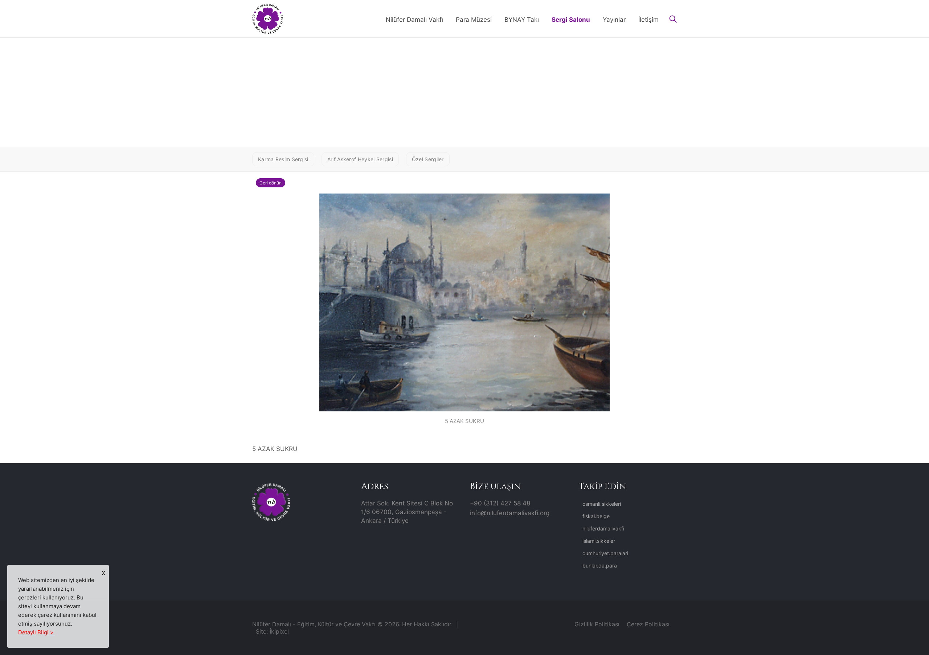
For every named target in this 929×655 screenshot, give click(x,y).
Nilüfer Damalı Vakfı (414, 19)
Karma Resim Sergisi (283, 159)
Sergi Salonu (571, 19)
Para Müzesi (474, 19)
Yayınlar (614, 19)
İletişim (648, 19)
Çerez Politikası (648, 624)
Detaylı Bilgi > (36, 632)
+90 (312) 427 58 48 (500, 503)
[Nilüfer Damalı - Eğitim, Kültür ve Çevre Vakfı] (267, 18)
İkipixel (279, 631)
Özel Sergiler (428, 159)
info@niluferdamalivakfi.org (509, 513)
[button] (673, 20)
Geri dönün (270, 183)
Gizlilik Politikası (596, 624)
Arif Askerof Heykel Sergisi (360, 159)
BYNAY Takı (521, 19)
